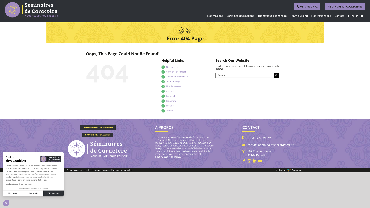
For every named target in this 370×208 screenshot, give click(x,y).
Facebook (170, 96)
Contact (170, 91)
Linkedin (170, 106)
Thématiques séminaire (177, 77)
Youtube (170, 110)
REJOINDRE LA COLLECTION (345, 6)
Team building (173, 81)
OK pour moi (53, 193)
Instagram (171, 101)
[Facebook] (244, 160)
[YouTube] (260, 160)
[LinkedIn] (254, 160)
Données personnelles (121, 170)
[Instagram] (249, 160)
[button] (6, 203)
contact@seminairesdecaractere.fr (270, 145)
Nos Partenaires (173, 86)
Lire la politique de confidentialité (19, 184)
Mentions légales (102, 170)
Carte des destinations (176, 72)
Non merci (13, 193)
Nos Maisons (172, 67)
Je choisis (33, 193)
